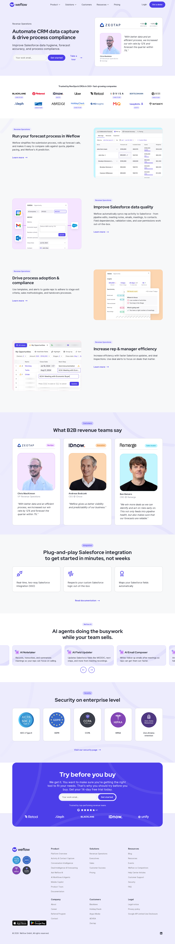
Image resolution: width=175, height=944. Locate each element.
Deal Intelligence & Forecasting (64, 868)
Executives (94, 858)
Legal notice (133, 904)
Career (54, 909)
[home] (18, 4)
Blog (130, 854)
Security (131, 882)
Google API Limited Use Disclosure (143, 914)
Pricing (117, 4)
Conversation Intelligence (62, 863)
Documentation (57, 891)
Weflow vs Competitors (138, 868)
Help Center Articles (137, 872)
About (53, 904)
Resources (132, 858)
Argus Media (95, 914)
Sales (92, 863)
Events (131, 863)
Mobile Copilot (57, 882)
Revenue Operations (98, 854)
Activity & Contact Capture (62, 858)
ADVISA (93, 918)
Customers (87, 4)
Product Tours (57, 887)
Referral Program (58, 914)
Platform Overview (59, 854)
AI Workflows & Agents (60, 877)
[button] (55, 4)
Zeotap (93, 923)
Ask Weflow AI (57, 872)
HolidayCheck (95, 909)
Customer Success (98, 868)
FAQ (130, 887)
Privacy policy (134, 909)
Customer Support (136, 877)
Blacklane (94, 904)
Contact (54, 918)
